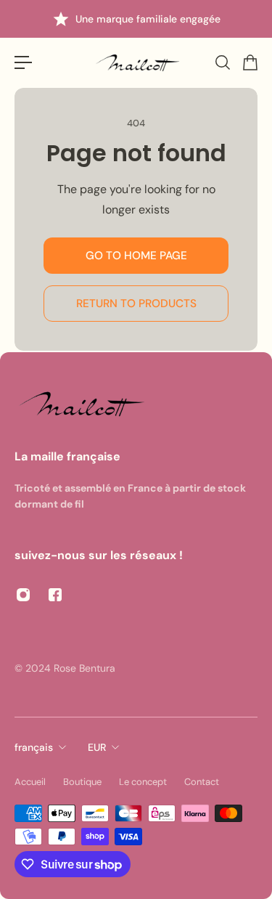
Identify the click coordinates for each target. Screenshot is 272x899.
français (34, 747)
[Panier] (249, 62)
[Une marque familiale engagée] (136, 19)
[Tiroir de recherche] (222, 62)
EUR (97, 747)
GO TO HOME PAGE (136, 255)
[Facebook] (55, 595)
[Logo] (136, 63)
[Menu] (23, 62)
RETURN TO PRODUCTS (136, 303)
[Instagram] (23, 595)
